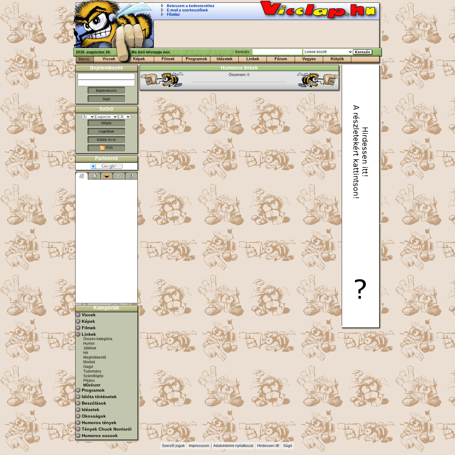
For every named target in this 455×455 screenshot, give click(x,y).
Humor (89, 343)
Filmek (168, 59)
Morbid (89, 362)
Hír (85, 353)
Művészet (91, 385)
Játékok (89, 348)
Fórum (281, 59)
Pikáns (89, 380)
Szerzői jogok (173, 446)
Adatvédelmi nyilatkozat (233, 446)
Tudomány (92, 371)
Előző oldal (165, 80)
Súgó (106, 99)
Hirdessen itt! (268, 446)
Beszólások (94, 403)
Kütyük (337, 59)
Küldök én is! (106, 139)
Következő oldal (315, 80)
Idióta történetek (99, 396)
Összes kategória (97, 339)
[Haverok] (131, 175)
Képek (139, 59)
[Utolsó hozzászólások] (82, 175)
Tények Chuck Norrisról (107, 429)
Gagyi (88, 366)
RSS (109, 148)
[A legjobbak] (107, 175)
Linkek (252, 59)
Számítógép (93, 376)
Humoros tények (99, 422)
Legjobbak (106, 131)
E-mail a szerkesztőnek (187, 10)
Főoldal (173, 14)
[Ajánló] (119, 175)
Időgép (106, 123)
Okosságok (94, 416)
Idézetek (224, 59)
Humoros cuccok (100, 435)
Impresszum (199, 446)
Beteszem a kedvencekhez (190, 6)
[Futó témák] (94, 175)
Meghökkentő (94, 357)
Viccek (108, 59)
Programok (196, 59)
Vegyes (309, 59)
